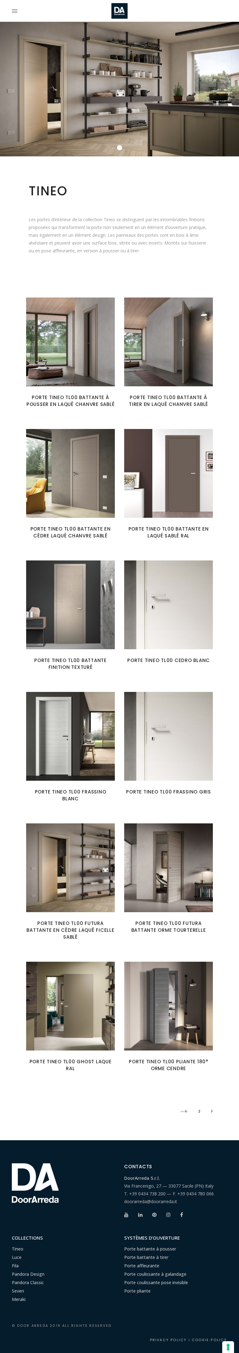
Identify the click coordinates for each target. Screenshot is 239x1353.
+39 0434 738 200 (147, 1194)
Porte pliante (137, 1291)
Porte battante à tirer (146, 1257)
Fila (15, 1266)
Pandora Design (28, 1274)
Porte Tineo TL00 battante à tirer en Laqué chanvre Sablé (168, 400)
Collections (27, 1238)
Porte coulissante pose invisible (156, 1282)
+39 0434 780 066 (195, 1194)
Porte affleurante (141, 1266)
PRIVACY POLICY (168, 1339)
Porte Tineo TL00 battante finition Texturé (70, 663)
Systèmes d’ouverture (152, 1238)
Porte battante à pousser (150, 1249)
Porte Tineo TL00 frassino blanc (70, 795)
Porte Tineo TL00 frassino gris (168, 791)
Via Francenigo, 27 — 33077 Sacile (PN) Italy (168, 1186)
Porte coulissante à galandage (155, 1274)
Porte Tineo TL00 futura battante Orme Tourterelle (168, 926)
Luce (16, 1257)
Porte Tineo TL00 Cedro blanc (168, 660)
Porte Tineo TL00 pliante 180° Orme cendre (168, 1065)
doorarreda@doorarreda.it (150, 1201)
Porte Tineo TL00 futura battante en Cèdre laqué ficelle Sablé (70, 930)
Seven (18, 1291)
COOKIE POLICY (209, 1339)
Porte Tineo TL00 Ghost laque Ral (71, 1065)
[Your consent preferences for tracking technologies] (228, 1347)
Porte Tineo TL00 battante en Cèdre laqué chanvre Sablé (70, 532)
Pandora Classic (28, 1282)
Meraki (19, 1299)
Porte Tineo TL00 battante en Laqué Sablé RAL (169, 532)
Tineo (17, 1249)
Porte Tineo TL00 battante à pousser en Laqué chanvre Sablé (70, 400)
